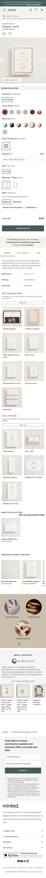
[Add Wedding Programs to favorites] (20, 457)
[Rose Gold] (39, 125)
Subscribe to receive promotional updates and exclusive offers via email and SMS (21, 745)
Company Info (9, 831)
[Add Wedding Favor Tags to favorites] (20, 483)
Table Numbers (8, 451)
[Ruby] (32, 112)
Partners (7, 842)
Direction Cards (30, 383)
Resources (7, 848)
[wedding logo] (12, 10)
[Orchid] (19, 112)
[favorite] (10, 34)
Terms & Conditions (9, 868)
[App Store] (11, 855)
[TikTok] (24, 860)
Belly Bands (7, 409)
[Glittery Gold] (5, 132)
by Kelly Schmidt (6, 541)
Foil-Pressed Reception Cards (24, 732)
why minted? (23, 253)
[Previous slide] (2, 61)
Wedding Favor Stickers (34, 477)
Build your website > (34, 4)
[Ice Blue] (5, 125)
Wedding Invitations (32, 329)
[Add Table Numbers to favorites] (20, 431)
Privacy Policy (21, 868)
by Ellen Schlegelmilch (29, 583)
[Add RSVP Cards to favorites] (42, 334)
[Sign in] (31, 10)
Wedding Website (9, 329)
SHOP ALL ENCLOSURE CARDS (32, 515)
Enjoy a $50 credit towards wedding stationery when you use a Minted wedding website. (23, 3)
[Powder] (12, 112)
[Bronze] (19, 125)
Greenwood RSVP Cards (9, 539)
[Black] (12, 125)
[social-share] (4, 34)
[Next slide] (44, 61)
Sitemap (30, 868)
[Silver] (25, 125)
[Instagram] (27, 860)
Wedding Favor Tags (10, 503)
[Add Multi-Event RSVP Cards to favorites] (20, 363)
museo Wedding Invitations (30, 581)
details (7, 253)
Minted (5, 732)
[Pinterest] (21, 860)
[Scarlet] (5, 112)
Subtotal (6, 218)
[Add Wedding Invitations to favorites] (42, 308)
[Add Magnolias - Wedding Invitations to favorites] (44, 685)
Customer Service (11, 837)
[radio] (7, 99)
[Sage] (25, 112)
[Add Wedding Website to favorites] (20, 308)
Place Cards (29, 451)
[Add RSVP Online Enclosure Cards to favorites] (20, 334)
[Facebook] (18, 860)
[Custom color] (39, 112)
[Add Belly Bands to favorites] (20, 389)
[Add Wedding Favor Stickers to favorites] (42, 457)
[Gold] (32, 125)
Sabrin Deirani (9, 29)
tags (38, 253)
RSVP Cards (29, 355)
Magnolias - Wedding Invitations (37, 702)
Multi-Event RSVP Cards (12, 383)
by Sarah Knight (6, 583)
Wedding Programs (10, 477)
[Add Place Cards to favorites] (42, 431)
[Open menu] (4, 10)
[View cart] (42, 10)
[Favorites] (36, 10)
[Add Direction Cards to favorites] (42, 363)
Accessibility (39, 868)
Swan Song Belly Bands (8, 581)
